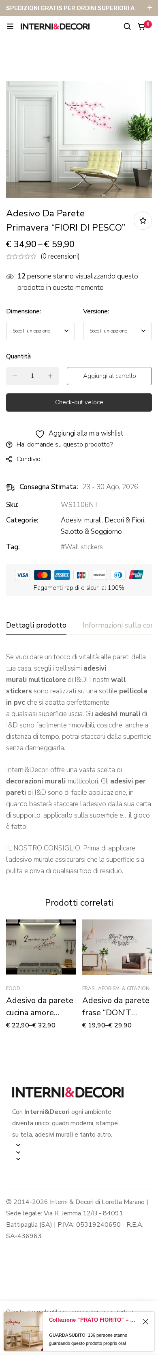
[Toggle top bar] (150, 8)
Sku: (12, 504)
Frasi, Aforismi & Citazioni (116, 988)
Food (13, 988)
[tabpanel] (79, 764)
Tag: (13, 547)
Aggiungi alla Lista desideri (143, 220)
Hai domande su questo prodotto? (65, 444)
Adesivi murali (81, 520)
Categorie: (22, 520)
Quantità (18, 356)
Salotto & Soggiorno (91, 531)
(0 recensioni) (60, 256)
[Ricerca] (127, 26)
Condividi (29, 459)
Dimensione (23, 311)
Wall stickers (84, 547)
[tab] (36, 625)
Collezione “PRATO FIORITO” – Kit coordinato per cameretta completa (93, 1320)
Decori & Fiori (124, 520)
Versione (96, 311)
